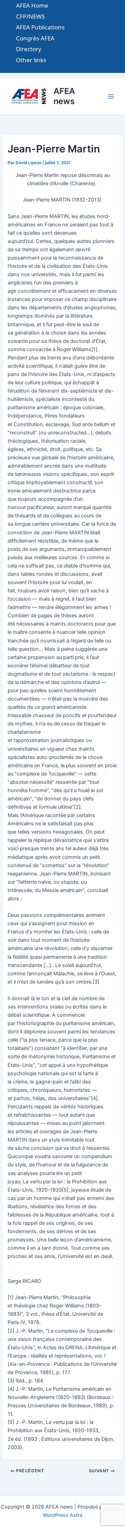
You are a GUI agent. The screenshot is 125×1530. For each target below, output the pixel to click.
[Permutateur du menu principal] (110, 96)
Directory (28, 49)
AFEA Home (32, 5)
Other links (31, 60)
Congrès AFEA (35, 38)
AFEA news (64, 96)
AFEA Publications (40, 27)
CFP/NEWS (30, 16)
